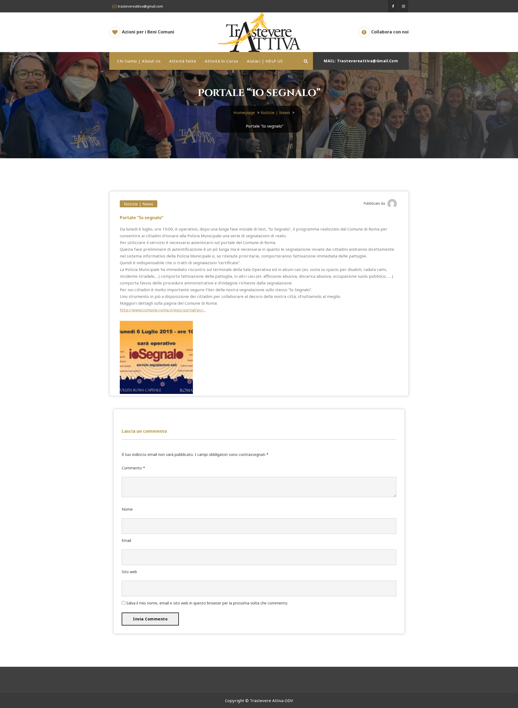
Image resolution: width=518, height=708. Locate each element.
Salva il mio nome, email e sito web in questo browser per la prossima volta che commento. (207, 603)
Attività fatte (182, 61)
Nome (127, 509)
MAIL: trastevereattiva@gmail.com (361, 60)
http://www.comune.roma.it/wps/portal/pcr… (163, 309)
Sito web (129, 571)
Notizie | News (275, 112)
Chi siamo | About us (139, 61)
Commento (133, 467)
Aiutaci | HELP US (265, 61)
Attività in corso (221, 61)
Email (126, 540)
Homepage (244, 112)
